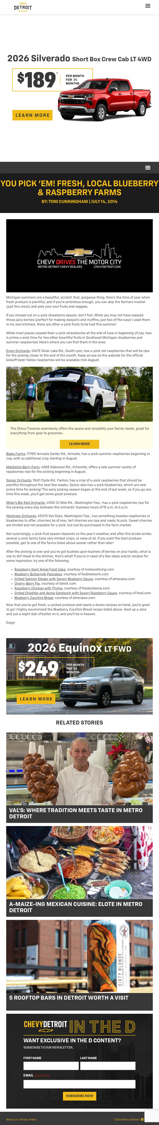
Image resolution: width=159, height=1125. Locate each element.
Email (36, 1075)
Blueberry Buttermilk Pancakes (38, 574)
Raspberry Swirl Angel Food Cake (39, 569)
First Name (32, 1058)
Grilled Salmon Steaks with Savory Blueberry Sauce (53, 579)
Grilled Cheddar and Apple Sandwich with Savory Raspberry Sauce (65, 593)
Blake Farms (15, 454)
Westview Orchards (21, 516)
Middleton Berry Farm (23, 467)
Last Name (88, 1058)
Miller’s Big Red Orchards (25, 503)
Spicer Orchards (18, 480)
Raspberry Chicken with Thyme (38, 588)
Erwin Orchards (18, 351)
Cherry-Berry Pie (27, 583)
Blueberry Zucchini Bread (33, 598)
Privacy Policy (28, 1119)
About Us (12, 1119)
